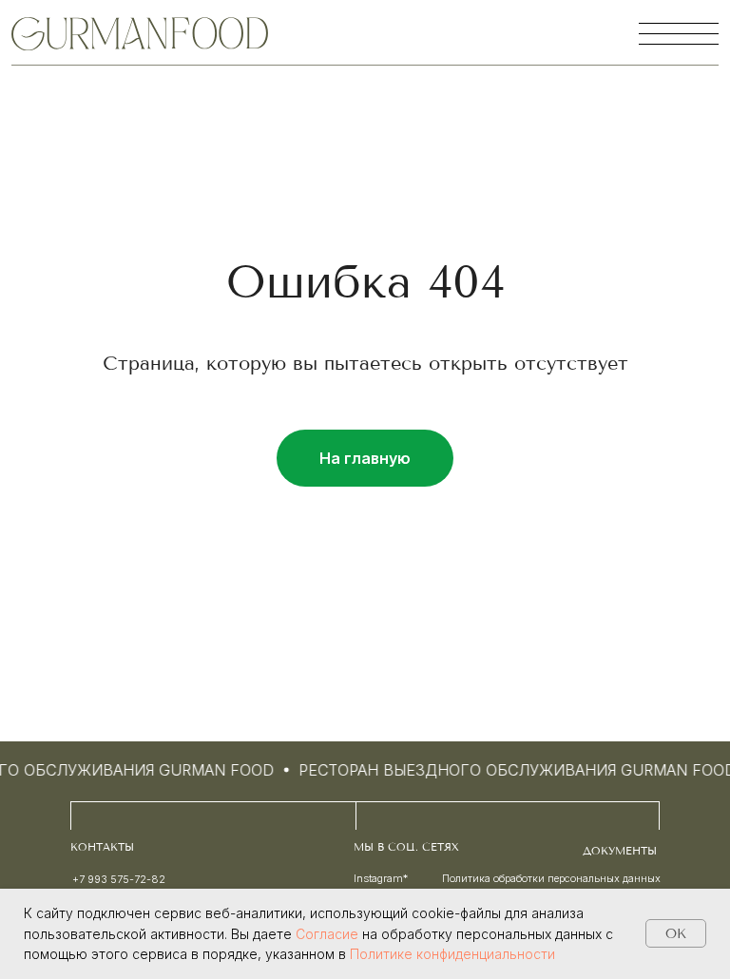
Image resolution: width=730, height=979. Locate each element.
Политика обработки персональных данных (551, 878)
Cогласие (327, 934)
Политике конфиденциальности (452, 954)
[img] (139, 33)
